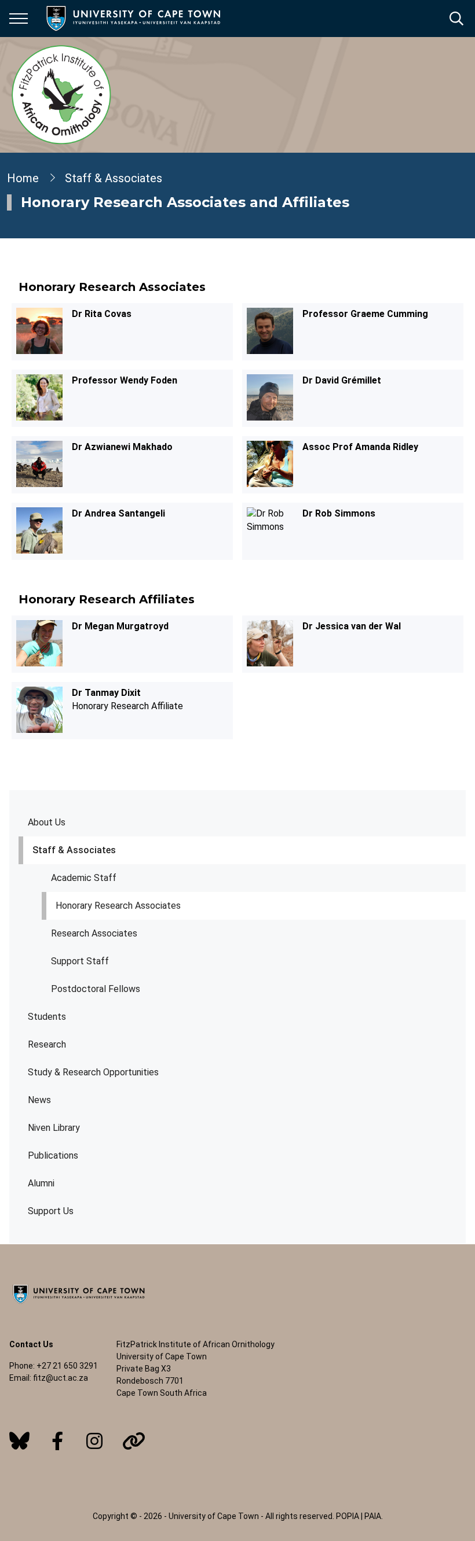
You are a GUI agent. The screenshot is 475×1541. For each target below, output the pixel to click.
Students (47, 1016)
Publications (53, 1155)
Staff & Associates (74, 850)
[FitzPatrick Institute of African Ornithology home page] (61, 95)
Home (23, 178)
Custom (19, 1441)
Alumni (41, 1183)
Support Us (51, 1210)
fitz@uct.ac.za (60, 1378)
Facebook (57, 1441)
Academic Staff (83, 877)
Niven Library (54, 1127)
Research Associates (94, 933)
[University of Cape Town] (78, 1304)
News (39, 1099)
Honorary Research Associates (118, 905)
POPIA (347, 1516)
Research (47, 1044)
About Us (46, 822)
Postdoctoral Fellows (95, 988)
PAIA (372, 1516)
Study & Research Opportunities (93, 1072)
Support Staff (80, 961)
